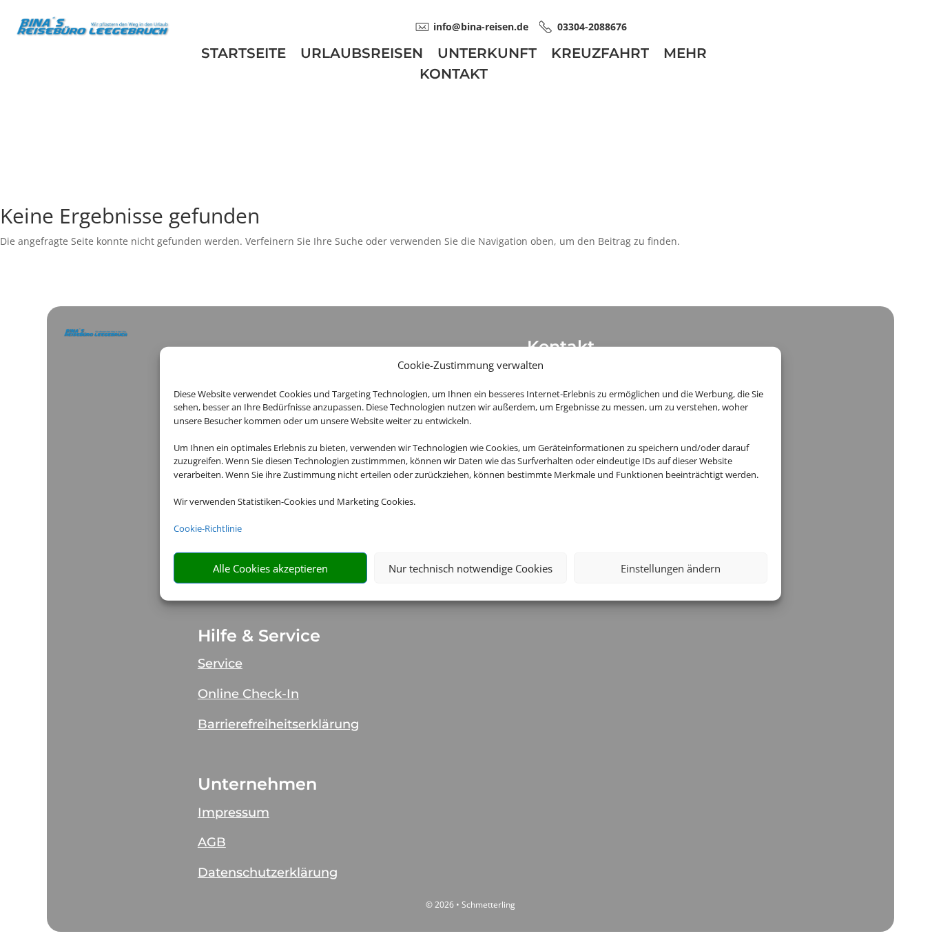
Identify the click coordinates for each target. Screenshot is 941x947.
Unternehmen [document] (257, 784)
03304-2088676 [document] (592, 26)
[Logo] (92, 33)
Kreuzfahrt (600, 54)
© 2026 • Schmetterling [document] (470, 904)
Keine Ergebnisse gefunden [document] (130, 218)
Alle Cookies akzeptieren (270, 568)
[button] (95, 332)
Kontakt (454, 75)
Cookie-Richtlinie (208, 527)
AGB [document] (212, 842)
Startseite (243, 54)
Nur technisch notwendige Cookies (470, 568)
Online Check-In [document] (248, 693)
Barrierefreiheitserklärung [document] (278, 724)
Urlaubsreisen (361, 54)
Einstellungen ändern (671, 568)
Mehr (685, 54)
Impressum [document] (233, 812)
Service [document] (220, 663)
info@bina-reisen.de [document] (480, 26)
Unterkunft (487, 54)
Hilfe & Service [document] (259, 636)
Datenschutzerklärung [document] (268, 872)
